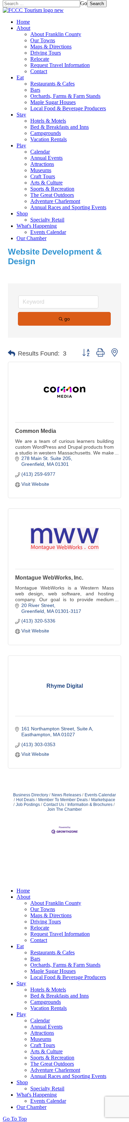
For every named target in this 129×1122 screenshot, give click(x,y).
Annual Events (46, 158)
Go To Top (15, 1119)
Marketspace (103, 799)
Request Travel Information (60, 65)
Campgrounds (45, 133)
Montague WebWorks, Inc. (49, 578)
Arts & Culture (46, 183)
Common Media (35, 431)
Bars (35, 90)
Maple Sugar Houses (53, 102)
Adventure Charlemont (55, 201)
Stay (21, 114)
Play (21, 145)
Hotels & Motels (48, 121)
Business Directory (30, 795)
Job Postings (28, 804)
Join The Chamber (64, 809)
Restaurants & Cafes (52, 84)
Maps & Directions (51, 46)
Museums (40, 170)
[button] (11, 353)
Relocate (39, 59)
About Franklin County (55, 34)
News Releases (66, 795)
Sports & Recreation (52, 189)
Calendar (40, 152)
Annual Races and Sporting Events (68, 207)
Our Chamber (31, 238)
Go (83, 3)
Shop (22, 213)
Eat (20, 77)
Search (97, 3)
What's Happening (37, 226)
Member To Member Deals (63, 799)
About (23, 28)
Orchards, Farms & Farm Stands (65, 96)
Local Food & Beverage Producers (68, 108)
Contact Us (53, 804)
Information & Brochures (89, 804)
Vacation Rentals (48, 139)
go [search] (67, 319)
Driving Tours (45, 53)
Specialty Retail (47, 220)
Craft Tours (42, 176)
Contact (38, 71)
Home (23, 22)
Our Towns (42, 40)
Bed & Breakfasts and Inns (59, 127)
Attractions (42, 164)
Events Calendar (48, 232)
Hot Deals (25, 799)
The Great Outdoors (52, 195)
